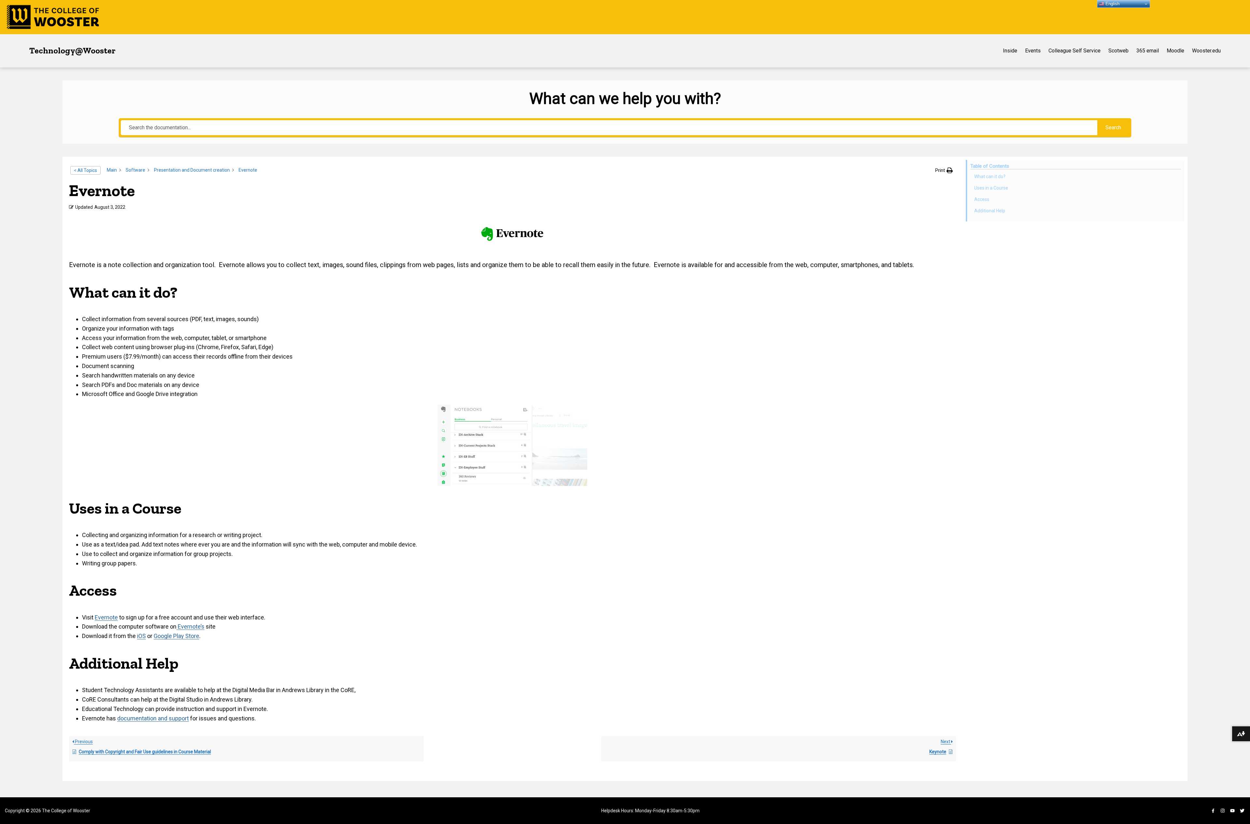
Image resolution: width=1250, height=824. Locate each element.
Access (981, 199)
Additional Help (989, 210)
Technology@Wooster (72, 50)
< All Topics (85, 170)
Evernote (106, 617)
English (1111, 3)
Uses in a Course (991, 188)
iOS (141, 635)
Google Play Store (176, 635)
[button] (944, 170)
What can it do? (990, 176)
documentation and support (153, 718)
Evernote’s (190, 626)
